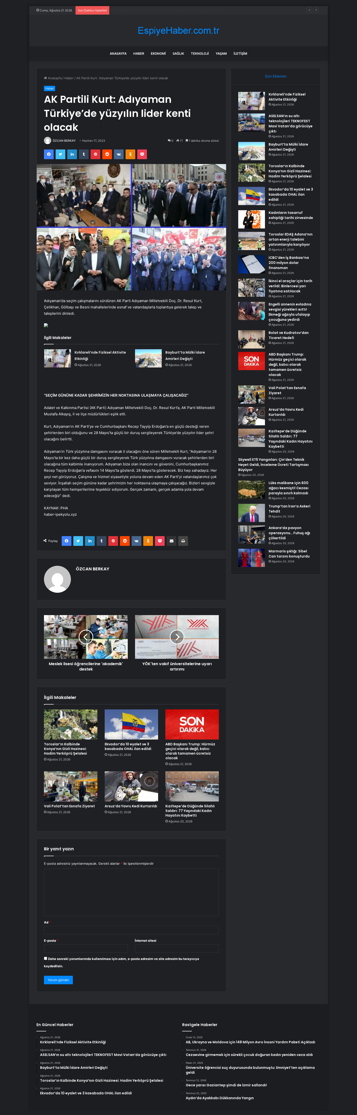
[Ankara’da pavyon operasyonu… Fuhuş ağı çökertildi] (251, 534)
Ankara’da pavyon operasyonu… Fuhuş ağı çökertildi (289, 532)
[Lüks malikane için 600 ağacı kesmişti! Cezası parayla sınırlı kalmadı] (251, 489)
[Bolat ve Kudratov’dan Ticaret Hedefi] (251, 339)
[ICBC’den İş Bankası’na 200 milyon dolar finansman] (251, 264)
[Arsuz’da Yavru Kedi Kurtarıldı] (131, 786)
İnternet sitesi (145, 940)
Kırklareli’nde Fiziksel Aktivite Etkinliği (287, 97)
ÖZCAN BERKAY (64, 140)
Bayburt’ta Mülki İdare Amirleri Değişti (140, 10)
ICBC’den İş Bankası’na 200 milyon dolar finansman (289, 262)
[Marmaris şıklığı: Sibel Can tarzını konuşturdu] (251, 558)
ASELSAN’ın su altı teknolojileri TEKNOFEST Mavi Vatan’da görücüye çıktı (291, 123)
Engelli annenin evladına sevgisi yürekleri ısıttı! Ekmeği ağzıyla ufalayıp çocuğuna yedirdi (290, 312)
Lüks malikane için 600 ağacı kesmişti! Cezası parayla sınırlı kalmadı (288, 488)
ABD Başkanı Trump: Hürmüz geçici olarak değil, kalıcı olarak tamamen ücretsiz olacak (190, 751)
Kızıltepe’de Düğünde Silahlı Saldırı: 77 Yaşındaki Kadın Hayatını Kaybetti (190, 811)
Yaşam (221, 53)
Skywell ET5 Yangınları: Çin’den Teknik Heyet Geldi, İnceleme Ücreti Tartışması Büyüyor (273, 464)
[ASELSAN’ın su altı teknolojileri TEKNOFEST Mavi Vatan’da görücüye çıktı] (251, 122)
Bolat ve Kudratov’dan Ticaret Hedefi (289, 335)
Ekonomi (158, 53)
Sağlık (178, 53)
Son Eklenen (276, 76)
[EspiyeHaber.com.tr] (178, 30)
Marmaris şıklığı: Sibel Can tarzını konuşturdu (289, 554)
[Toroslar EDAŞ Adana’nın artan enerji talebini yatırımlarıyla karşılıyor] (251, 241)
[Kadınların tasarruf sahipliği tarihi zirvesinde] (251, 219)
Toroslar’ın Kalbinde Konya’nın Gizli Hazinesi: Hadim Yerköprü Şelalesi (65, 749)
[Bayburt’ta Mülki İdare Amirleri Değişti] (148, 358)
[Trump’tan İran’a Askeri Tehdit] (251, 513)
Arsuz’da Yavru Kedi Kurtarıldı (131, 806)
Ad (47, 922)
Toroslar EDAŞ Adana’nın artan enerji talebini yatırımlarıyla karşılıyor (291, 239)
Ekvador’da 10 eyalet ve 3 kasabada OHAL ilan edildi (128, 746)
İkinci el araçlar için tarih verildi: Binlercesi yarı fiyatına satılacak (290, 286)
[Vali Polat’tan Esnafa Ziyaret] (70, 786)
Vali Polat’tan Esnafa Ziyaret (69, 806)
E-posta (51, 940)
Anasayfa (118, 53)
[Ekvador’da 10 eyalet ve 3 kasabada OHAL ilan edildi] (131, 724)
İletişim (240, 53)
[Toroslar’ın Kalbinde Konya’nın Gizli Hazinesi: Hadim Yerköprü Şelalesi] (70, 724)
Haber (138, 53)
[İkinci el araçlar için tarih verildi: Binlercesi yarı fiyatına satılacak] (251, 288)
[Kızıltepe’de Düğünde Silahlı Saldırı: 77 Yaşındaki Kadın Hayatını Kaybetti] (192, 786)
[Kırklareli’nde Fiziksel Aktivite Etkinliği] (57, 358)
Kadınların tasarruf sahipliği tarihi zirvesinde (291, 215)
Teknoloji (200, 53)
